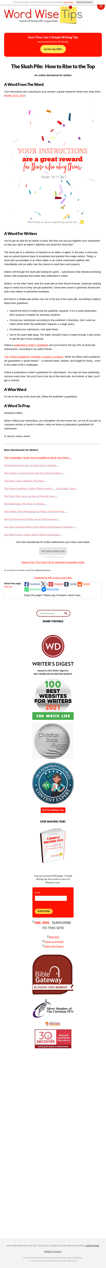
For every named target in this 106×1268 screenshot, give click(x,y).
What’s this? (8, 586)
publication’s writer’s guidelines (31, 345)
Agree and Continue (84, 2)
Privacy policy (68, 2)
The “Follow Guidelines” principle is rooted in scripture (33, 356)
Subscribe (44, 911)
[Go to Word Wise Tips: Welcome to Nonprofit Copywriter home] (53, 27)
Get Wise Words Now (53, 551)
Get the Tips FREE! (53, 49)
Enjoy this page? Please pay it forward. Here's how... (53, 595)
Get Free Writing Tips (53, 810)
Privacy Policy (53, 1251)
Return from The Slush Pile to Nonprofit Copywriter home (53, 562)
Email (37, 892)
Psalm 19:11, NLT (15, 95)
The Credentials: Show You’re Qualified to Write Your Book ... (37, 457)
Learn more (92, 1245)
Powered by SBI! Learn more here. (53, 577)
